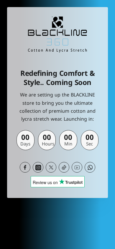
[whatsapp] (90, 167)
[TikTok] (64, 167)
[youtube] (77, 167)
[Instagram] (38, 167)
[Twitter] (51, 167)
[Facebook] (25, 167)
